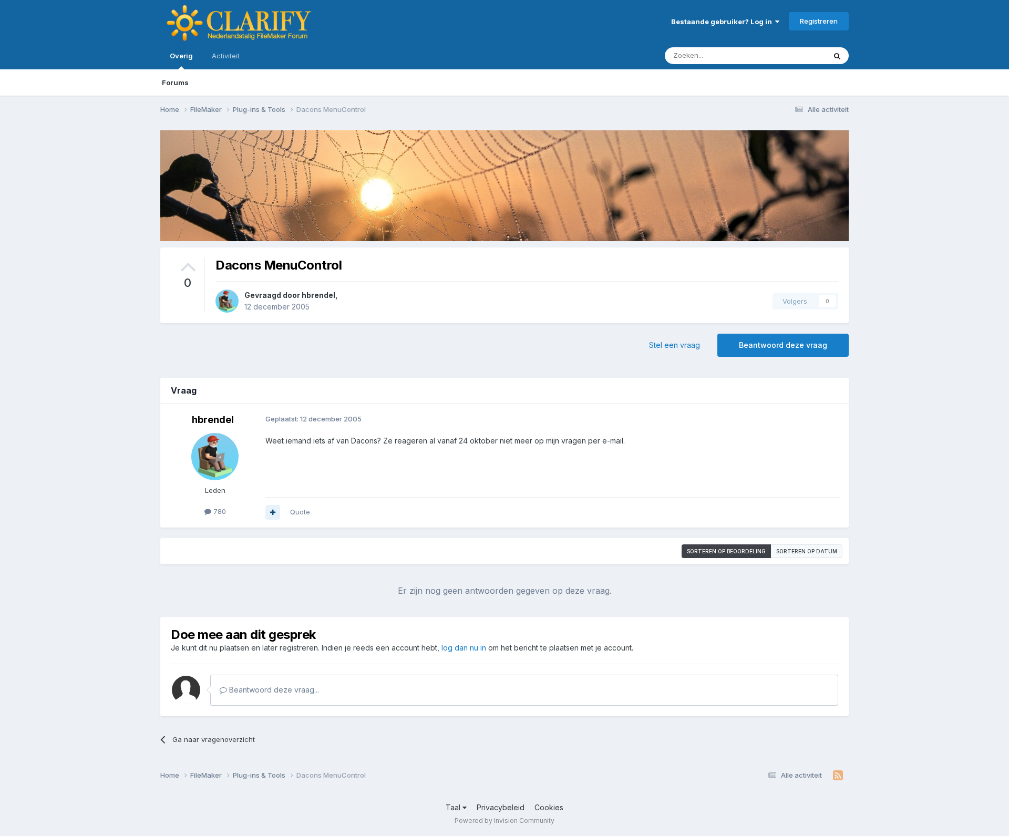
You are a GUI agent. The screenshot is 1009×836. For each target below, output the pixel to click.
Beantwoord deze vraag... (273, 689)
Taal (454, 807)
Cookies (548, 807)
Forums (175, 82)
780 (218, 511)
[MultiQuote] (272, 512)
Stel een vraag (674, 344)
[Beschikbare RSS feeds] (838, 775)
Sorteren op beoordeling (726, 551)
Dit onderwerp (789, 55)
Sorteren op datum (806, 551)
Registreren (819, 21)
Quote (300, 512)
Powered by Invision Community (504, 820)
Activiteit (226, 55)
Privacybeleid (500, 807)
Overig (181, 55)
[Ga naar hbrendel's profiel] (227, 301)
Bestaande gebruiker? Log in (723, 21)
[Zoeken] (837, 55)
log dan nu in (463, 647)
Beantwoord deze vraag (783, 344)
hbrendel (318, 295)
